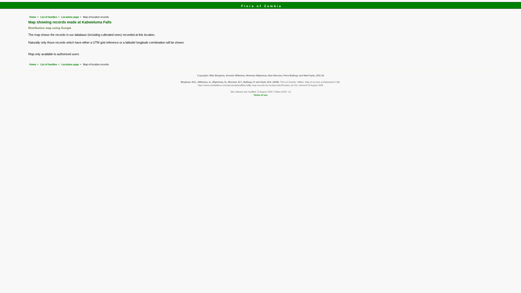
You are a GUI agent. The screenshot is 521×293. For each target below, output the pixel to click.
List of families (48, 17)
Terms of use (260, 95)
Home (32, 17)
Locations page (70, 17)
